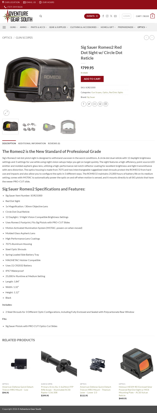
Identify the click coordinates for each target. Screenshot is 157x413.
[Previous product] (151, 37)
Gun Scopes (24, 37)
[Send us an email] (115, 16)
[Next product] (146, 37)
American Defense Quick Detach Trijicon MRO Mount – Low (17, 388)
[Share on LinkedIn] (105, 104)
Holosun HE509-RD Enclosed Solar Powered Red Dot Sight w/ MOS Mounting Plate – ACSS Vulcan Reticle (135, 391)
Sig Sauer (91, 97)
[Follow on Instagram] (107, 16)
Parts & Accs (38, 27)
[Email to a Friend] (94, 104)
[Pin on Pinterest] (100, 104)
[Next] (71, 79)
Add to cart (92, 78)
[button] (126, 16)
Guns (13, 27)
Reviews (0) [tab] (54, 143)
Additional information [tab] (32, 143)
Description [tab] (9, 143)
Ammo (23, 27)
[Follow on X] (111, 16)
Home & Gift (107, 27)
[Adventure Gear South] (18, 16)
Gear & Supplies (57, 27)
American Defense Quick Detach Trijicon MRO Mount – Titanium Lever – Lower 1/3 (95, 390)
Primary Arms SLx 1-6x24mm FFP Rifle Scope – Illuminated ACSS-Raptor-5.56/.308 (57, 390)
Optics (141, 27)
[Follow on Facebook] (103, 16)
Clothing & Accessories (83, 27)
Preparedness (125, 27)
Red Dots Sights (116, 92)
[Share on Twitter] (89, 104)
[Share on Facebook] (83, 104)
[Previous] (7, 79)
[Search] (41, 16)
